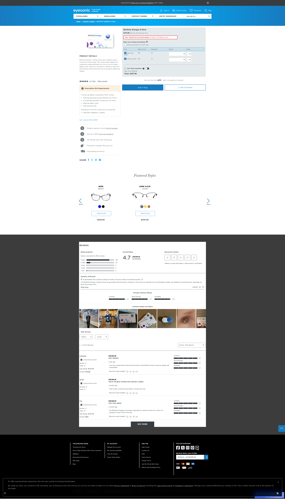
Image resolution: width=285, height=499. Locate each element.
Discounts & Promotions (81, 457)
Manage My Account (114, 447)
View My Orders (112, 454)
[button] (195, 10)
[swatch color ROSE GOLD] (145, 206)
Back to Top (281, 428)
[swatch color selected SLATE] (141, 206)
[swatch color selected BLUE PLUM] (99, 206)
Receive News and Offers (186, 453)
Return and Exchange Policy (151, 467)
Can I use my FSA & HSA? (88, 120)
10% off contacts (111, 128)
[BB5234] (101, 204)
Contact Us (145, 450)
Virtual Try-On (101, 213)
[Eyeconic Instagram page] (187, 449)
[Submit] (206, 457)
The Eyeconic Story (79, 447)
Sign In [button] (166, 10)
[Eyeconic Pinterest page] (192, 449)
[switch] (147, 68)
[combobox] (194, 16)
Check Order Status (113, 457)
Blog (74, 464)
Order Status (181, 10)
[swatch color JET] (103, 206)
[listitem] (88, 160)
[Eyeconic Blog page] (197, 450)
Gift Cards (76, 460)
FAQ (143, 454)
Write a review (102, 81)
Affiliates (75, 454)
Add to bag (143, 87)
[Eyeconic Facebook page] (178, 449)
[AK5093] (145, 204)
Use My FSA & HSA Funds (150, 464)
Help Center (146, 447)
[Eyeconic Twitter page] (183, 449)
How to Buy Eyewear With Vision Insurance (87, 450)
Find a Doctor (146, 457)
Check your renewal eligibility (142, 3)
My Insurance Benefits (114, 450)
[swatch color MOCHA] (149, 206)
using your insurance (106, 134)
